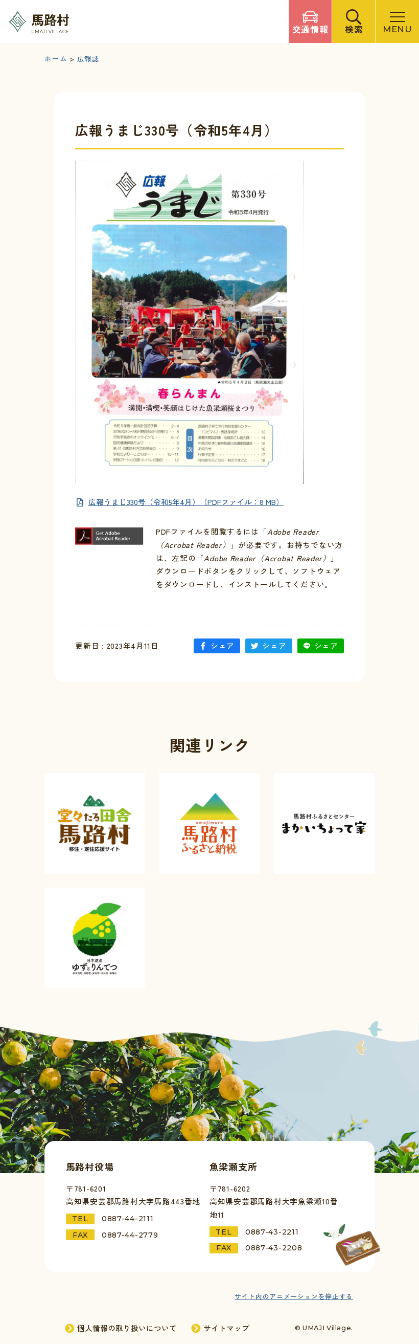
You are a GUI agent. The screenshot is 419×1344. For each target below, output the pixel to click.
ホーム (55, 58)
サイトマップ (226, 1328)
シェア (223, 645)
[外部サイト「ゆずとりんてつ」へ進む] (94, 938)
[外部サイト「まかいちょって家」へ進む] (324, 823)
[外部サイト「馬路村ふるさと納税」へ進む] (209, 823)
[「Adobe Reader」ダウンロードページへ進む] (109, 536)
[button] (353, 21)
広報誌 (88, 58)
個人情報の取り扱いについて (127, 1328)
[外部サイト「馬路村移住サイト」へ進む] (94, 823)
